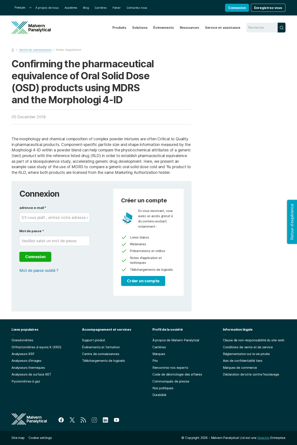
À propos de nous (46, 7)
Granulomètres (22, 340)
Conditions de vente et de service (248, 347)
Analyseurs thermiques (28, 367)
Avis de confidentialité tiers (243, 361)
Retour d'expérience (292, 222)
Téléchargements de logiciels (103, 361)
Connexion (237, 8)
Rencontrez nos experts (170, 367)
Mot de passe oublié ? (38, 270)
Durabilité (159, 395)
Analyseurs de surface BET (31, 374)
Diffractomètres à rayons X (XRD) (37, 347)
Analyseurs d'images (27, 361)
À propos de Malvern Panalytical (175, 340)
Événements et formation (101, 347)
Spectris (263, 438)
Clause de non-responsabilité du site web (253, 340)
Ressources (189, 27)
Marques (158, 354)
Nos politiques (163, 388)
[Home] (31, 27)
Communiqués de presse (170, 381)
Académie (71, 7)
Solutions (139, 27)
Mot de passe (31, 231)
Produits (119, 27)
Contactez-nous (137, 7)
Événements (163, 27)
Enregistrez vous (268, 8)
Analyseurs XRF (23, 354)
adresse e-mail (32, 208)
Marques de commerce (240, 367)
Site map (18, 438)
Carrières (101, 7)
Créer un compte (143, 281)
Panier (117, 7)
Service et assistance (222, 27)
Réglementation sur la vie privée (246, 354)
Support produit (93, 340)
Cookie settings (40, 438)
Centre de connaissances (100, 354)
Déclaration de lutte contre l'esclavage (251, 374)
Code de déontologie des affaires (177, 374)
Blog (86, 7)
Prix (155, 361)
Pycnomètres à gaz (26, 381)
